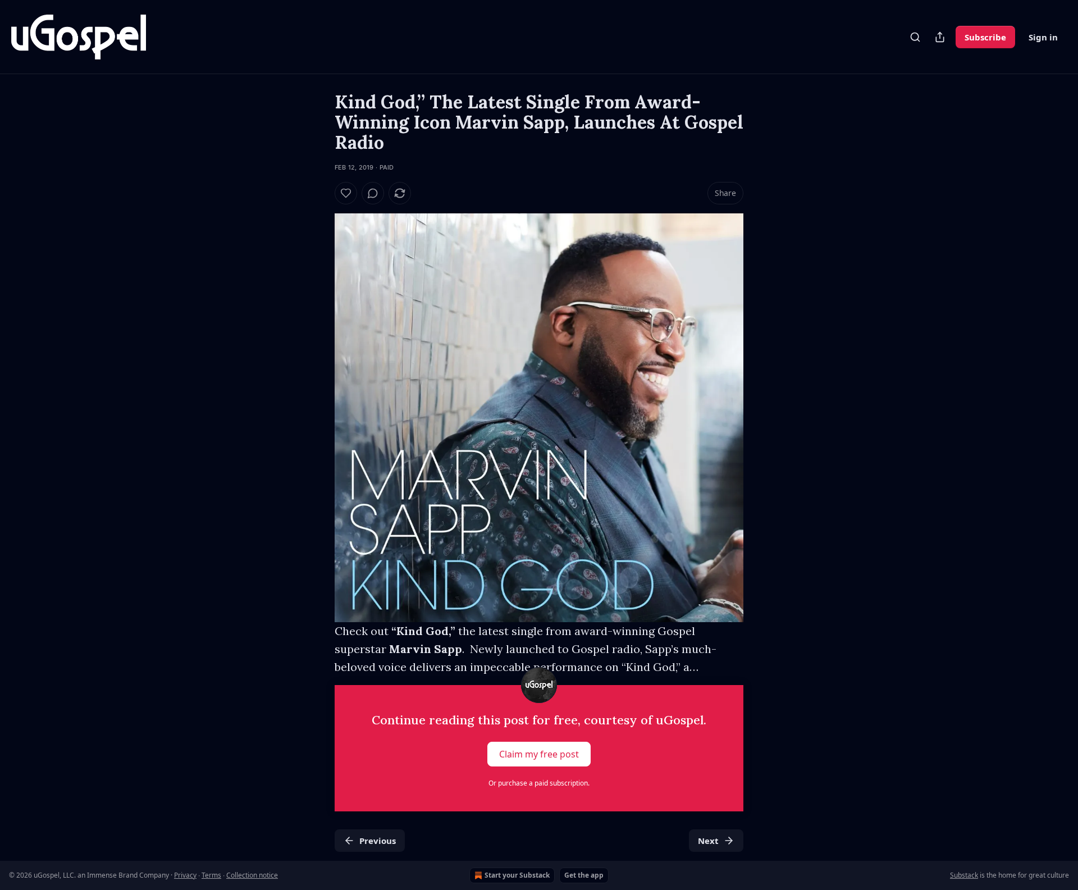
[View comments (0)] (373, 193)
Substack (964, 875)
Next (708, 840)
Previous (377, 840)
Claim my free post (539, 754)
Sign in (1043, 37)
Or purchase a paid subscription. (539, 783)
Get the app (584, 875)
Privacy (185, 875)
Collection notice (252, 875)
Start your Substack (517, 875)
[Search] (915, 37)
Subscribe (985, 37)
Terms (211, 875)
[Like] (346, 193)
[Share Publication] (940, 37)
